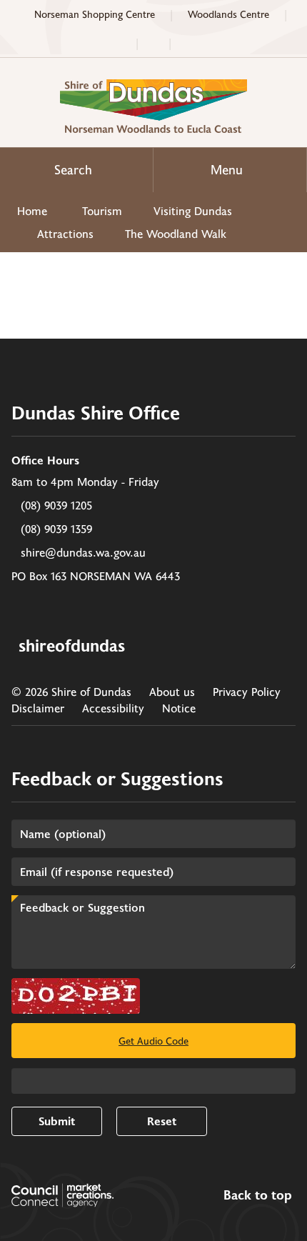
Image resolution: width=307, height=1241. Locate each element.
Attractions (65, 233)
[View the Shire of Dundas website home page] (153, 103)
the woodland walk (175, 233)
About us (172, 691)
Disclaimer (37, 707)
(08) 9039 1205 (56, 504)
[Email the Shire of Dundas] (153, 43)
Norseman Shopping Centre (94, 14)
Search (73, 169)
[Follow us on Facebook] (189, 43)
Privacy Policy (247, 691)
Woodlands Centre (228, 14)
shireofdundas (72, 645)
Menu (227, 169)
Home (32, 210)
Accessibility (113, 707)
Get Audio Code (153, 1040)
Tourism (102, 210)
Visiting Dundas (193, 210)
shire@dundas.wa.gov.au (83, 551)
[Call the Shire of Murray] (118, 43)
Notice (179, 707)
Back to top (257, 1195)
